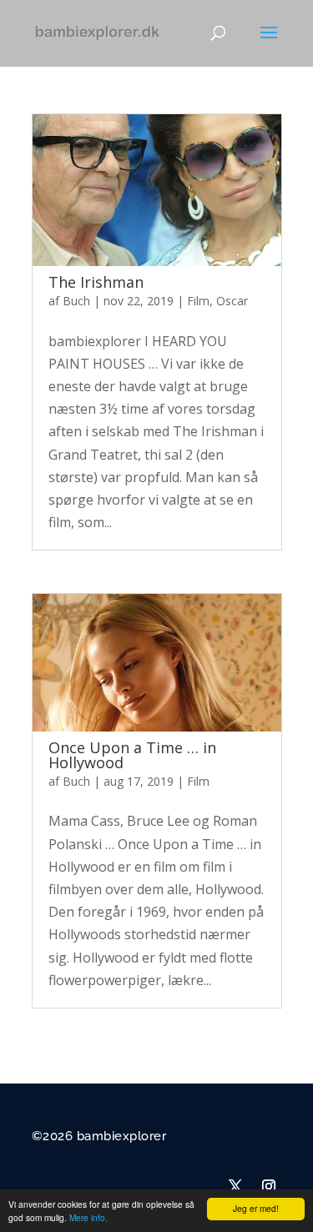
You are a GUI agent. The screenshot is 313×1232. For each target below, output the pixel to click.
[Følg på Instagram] (268, 1186)
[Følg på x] (235, 1186)
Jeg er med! (256, 1208)
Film (198, 301)
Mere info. (88, 1217)
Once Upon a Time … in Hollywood (132, 754)
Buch (76, 301)
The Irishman (96, 282)
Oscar (232, 301)
